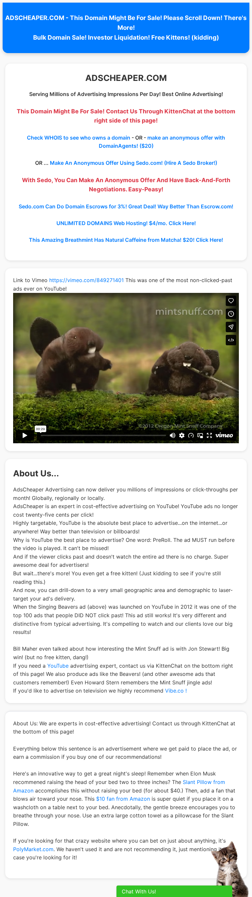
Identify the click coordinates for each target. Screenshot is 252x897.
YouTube (58, 665)
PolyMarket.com (33, 849)
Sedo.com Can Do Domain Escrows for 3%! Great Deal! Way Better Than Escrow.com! (126, 206)
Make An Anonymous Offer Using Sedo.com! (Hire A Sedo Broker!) (133, 163)
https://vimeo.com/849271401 (86, 280)
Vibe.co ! (176, 690)
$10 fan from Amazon (123, 798)
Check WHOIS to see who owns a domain (78, 137)
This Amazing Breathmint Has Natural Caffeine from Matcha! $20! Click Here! (126, 240)
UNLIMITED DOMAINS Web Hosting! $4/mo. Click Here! (126, 223)
